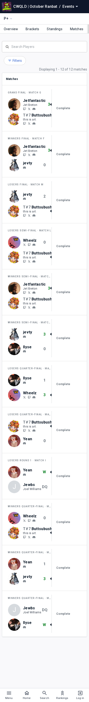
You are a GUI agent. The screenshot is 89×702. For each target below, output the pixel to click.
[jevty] (24, 167)
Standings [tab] (54, 29)
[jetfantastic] (34, 109)
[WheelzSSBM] (24, 245)
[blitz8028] (24, 351)
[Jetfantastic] (24, 109)
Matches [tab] (76, 29)
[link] (34, 109)
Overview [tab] (11, 29)
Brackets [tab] (32, 29)
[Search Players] (44, 46)
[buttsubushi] (34, 123)
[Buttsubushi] (24, 123)
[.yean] (24, 443)
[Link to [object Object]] (15, 104)
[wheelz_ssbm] (34, 244)
